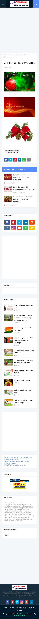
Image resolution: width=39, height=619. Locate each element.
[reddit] (32, 222)
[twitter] (19, 222)
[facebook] (7, 222)
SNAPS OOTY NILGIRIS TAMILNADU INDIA (18, 458)
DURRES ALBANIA (10, 463)
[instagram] (13, 228)
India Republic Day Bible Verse (23, 391)
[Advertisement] (19, 30)
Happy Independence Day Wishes (23, 371)
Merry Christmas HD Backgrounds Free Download (23, 188)
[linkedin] (25, 222)
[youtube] (19, 228)
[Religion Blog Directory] (24, 481)
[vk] (7, 228)
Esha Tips (8, 67)
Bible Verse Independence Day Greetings (23, 401)
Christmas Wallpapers (11, 153)
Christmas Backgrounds (15, 55)
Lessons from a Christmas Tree (23, 306)
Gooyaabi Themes (19, 615)
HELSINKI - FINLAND (11, 460)
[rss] (32, 228)
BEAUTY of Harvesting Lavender (15, 465)
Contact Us (32, 608)
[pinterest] (13, 222)
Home (5, 55)
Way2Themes (21, 614)
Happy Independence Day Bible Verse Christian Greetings (23, 340)
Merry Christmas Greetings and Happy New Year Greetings (23, 199)
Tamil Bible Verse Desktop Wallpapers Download (23, 361)
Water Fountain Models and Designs (16, 461)
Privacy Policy (21, 608)
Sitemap (19, 610)
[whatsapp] (25, 228)
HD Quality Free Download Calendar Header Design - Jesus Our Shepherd (23, 318)
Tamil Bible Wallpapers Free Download (24, 351)
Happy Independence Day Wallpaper (23, 329)
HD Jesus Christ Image (22, 380)
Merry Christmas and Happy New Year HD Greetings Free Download (23, 177)
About (12, 608)
